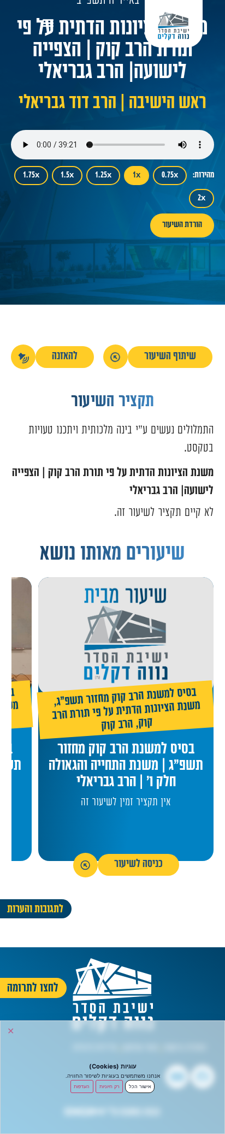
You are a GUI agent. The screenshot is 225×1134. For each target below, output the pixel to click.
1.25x (103, 175)
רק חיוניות (109, 1086)
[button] (48, 22)
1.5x (67, 175)
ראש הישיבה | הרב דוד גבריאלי (112, 104)
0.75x (170, 175)
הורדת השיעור (182, 225)
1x (136, 175)
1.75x (31, 175)
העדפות (82, 1086)
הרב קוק (117, 726)
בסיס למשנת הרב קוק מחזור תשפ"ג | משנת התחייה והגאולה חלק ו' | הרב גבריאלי (126, 766)
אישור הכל (140, 1086)
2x (201, 198)
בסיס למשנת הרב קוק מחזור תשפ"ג (126, 698)
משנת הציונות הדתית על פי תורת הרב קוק (125, 716)
